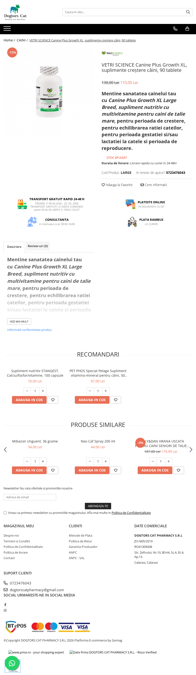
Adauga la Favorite (119, 184)
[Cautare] (188, 12)
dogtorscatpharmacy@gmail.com (36, 589)
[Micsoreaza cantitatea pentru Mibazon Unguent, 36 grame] (27, 461)
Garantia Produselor (83, 547)
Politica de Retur (80, 541)
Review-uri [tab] (38, 246)
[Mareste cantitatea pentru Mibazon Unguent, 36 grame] (43, 461)
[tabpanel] (49, 91)
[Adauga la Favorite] (52, 400)
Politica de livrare (16, 552)
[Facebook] (5, 604)
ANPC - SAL (77, 558)
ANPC (73, 552)
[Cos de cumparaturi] (187, 29)
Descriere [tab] (14, 246)
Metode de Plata (80, 535)
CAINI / (23, 40)
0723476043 (20, 583)
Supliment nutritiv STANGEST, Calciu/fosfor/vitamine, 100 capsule (35, 373)
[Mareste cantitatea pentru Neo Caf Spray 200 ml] (105, 461)
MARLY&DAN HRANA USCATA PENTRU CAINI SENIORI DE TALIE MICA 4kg (161, 443)
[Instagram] (5, 610)
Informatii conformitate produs (29, 330)
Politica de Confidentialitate (131, 513)
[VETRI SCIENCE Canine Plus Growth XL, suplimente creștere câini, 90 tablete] (49, 91)
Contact (9, 558)
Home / (10, 40)
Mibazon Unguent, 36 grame (35, 441)
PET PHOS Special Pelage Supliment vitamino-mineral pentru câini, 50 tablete (98, 373)
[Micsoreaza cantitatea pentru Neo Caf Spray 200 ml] (90, 461)
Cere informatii (155, 184)
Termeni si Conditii (17, 541)
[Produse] (8, 30)
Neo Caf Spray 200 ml (98, 441)
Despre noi (11, 535)
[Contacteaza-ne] (175, 29)
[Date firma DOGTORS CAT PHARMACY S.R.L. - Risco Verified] (113, 652)
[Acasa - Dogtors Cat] (27, 12)
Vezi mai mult (19, 321)
